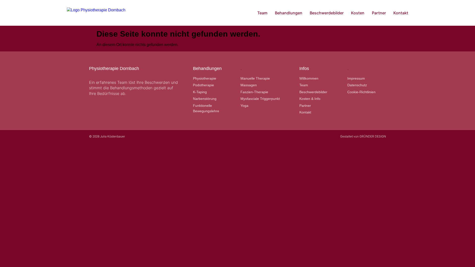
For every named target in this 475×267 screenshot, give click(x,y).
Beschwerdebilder (327, 12)
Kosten (357, 12)
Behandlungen (288, 12)
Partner (379, 12)
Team (262, 12)
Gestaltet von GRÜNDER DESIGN (363, 136)
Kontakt (400, 12)
